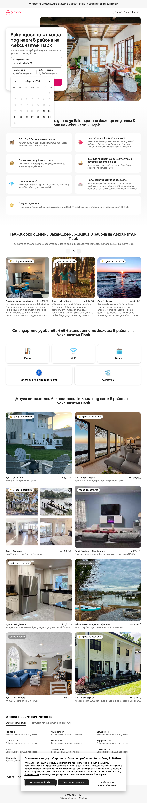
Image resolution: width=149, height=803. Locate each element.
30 (49, 117)
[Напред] (79, 251)
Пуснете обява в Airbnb (125, 12)
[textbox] (23, 73)
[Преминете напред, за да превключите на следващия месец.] (49, 81)
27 (32, 117)
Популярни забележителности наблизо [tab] (51, 722)
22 (44, 111)
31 (15, 123)
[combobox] (36, 63)
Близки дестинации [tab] (16, 722)
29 (44, 117)
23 (49, 111)
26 (27, 117)
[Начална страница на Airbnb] (13, 12)
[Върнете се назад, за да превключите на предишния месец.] (16, 81)
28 (38, 117)
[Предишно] (68, 251)
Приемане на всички (40, 782)
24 (15, 117)
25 (21, 117)
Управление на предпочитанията (106, 783)
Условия (83, 798)
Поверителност (68, 798)
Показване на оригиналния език (102, 3)
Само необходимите (73, 782)
